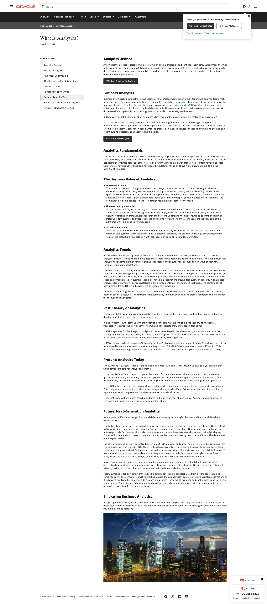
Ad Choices (99, 596)
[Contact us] (255, 6)
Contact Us (151, 596)
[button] (11, 6)
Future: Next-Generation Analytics (61, 102)
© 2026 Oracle (45, 596)
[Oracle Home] (26, 6)
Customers (140, 16)
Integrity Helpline (138, 596)
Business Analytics (64, 25)
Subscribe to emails (121, 596)
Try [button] (81, 16)
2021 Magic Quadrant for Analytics (121, 81)
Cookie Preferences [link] (85, 596)
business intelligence (204, 377)
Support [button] (107, 16)
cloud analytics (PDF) (184, 105)
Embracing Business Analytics (59, 107)
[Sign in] (249, 6)
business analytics (118, 122)
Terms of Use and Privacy (65, 596)
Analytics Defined (52, 65)
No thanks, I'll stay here (229, 25)
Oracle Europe (46, 25)
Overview (45, 16)
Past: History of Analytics (56, 91)
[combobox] (133, 6)
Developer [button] (123, 16)
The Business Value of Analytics (60, 81)
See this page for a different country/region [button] (205, 33)
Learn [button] (93, 16)
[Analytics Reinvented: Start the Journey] (165, 547)
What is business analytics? (118, 138)
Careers (109, 596)
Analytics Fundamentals (56, 75)
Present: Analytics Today (56, 97)
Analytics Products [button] (63, 16)
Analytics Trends (52, 86)
